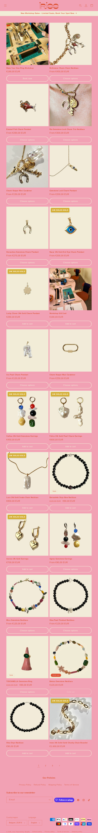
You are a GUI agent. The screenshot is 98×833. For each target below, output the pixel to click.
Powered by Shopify (23, 831)
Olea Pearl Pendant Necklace (62, 620)
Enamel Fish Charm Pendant (18, 129)
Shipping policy (77, 831)
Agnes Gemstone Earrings (61, 559)
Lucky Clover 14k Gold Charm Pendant (23, 313)
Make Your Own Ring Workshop (20, 68)
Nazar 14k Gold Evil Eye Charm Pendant (67, 252)
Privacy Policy (25, 785)
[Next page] (59, 765)
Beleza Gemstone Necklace (61, 681)
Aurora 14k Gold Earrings (17, 559)
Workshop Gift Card (58, 313)
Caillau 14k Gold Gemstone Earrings (22, 436)
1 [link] (38, 765)
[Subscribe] (49, 800)
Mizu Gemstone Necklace (17, 620)
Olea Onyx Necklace (14, 743)
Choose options (70, 78)
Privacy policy (50, 831)
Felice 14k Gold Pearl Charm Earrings (66, 436)
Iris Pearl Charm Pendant (17, 375)
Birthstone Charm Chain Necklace (64, 68)
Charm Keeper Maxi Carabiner (62, 375)
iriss (13, 831)
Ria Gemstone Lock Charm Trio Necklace (67, 129)
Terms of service (63, 831)
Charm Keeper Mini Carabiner (19, 191)
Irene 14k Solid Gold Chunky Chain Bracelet (68, 743)
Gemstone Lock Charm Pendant (63, 191)
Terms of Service (71, 785)
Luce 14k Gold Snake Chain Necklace (22, 497)
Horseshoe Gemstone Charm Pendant (22, 252)
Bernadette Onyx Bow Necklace (63, 497)
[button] (5, 5)
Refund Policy (40, 785)
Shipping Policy (55, 785)
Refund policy (37, 831)
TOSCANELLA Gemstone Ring (19, 681)
